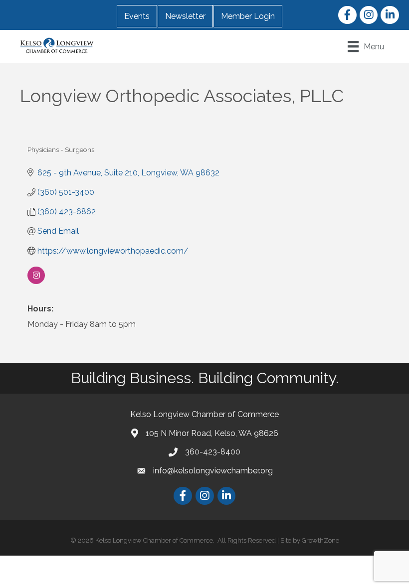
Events (137, 16)
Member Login (248, 16)
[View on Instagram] (36, 281)
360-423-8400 (212, 451)
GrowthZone (320, 540)
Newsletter (185, 16)
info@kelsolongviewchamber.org (213, 470)
